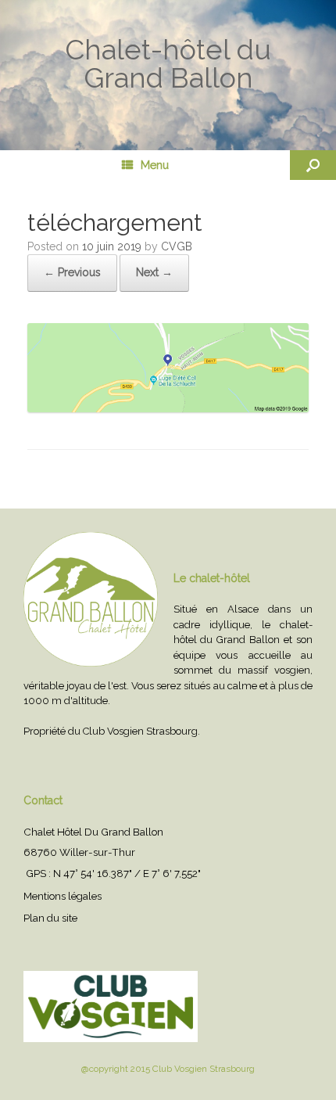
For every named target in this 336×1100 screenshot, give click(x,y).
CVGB (176, 246)
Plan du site (50, 917)
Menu (155, 165)
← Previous (72, 272)
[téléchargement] (168, 409)
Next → (154, 272)
